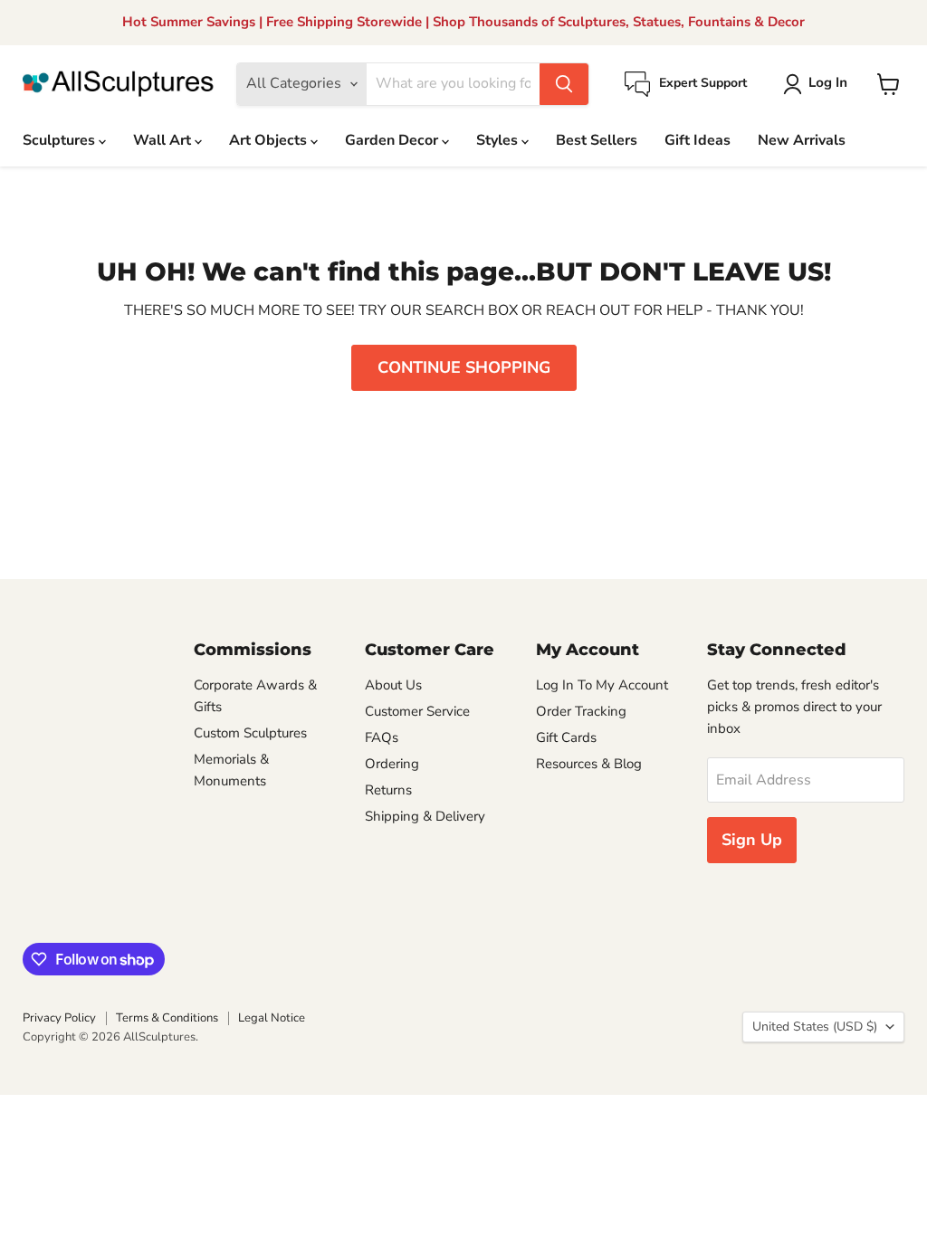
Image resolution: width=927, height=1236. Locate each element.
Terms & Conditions (167, 1018)
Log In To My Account (602, 685)
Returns (388, 790)
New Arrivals (802, 140)
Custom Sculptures (250, 733)
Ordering (392, 764)
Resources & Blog (589, 764)
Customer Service (417, 711)
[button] (819, 84)
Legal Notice (271, 1018)
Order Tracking (581, 711)
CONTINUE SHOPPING (463, 367)
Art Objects (270, 140)
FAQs (381, 737)
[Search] (564, 84)
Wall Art (164, 140)
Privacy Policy (59, 1018)
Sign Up (752, 840)
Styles (498, 140)
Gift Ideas (697, 140)
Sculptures (61, 140)
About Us (393, 685)
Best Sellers (596, 140)
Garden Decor (393, 140)
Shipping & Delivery (425, 816)
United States (814, 1026)
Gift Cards (566, 737)
